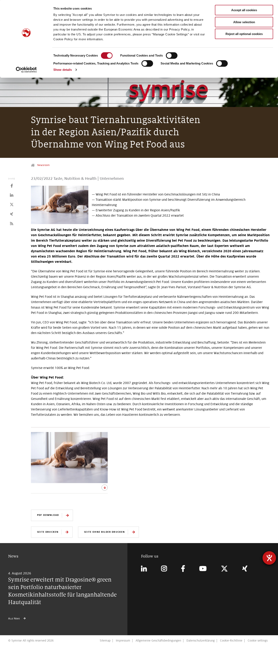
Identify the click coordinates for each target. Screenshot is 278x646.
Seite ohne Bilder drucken (104, 531)
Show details (62, 69)
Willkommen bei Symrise (33, 165)
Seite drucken (47, 531)
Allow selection (244, 22)
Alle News (14, 618)
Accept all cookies (244, 10)
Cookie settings (258, 640)
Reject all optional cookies (244, 34)
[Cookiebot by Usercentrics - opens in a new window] (26, 70)
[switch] (171, 55)
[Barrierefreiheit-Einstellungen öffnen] (269, 558)
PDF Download (48, 514)
